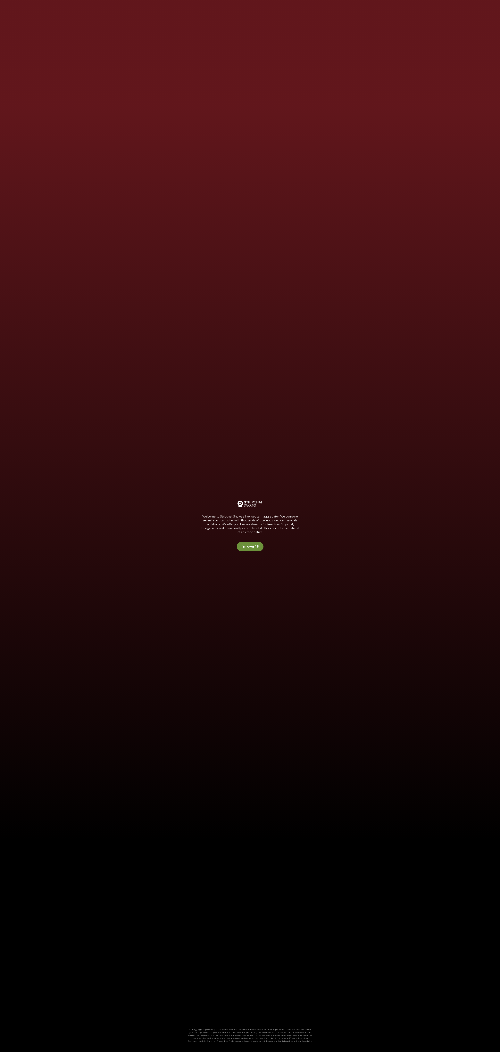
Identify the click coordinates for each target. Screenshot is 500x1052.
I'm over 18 (250, 546)
